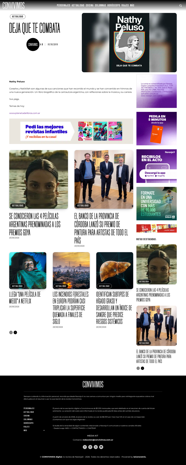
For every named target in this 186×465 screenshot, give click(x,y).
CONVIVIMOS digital (52, 456)
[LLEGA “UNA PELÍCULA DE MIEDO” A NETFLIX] (27, 270)
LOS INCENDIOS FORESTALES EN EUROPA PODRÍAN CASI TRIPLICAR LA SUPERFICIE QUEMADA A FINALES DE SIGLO (71, 308)
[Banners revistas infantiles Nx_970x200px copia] (71, 146)
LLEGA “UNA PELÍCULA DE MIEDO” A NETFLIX (25, 297)
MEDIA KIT (93, 436)
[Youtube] (101, 447)
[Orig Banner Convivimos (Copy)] (156, 234)
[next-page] (15, 332)
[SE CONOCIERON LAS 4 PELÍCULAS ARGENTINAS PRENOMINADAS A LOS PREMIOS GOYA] (38, 179)
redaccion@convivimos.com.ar (98, 439)
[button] (180, 5)
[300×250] (156, 147)
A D (41, 44)
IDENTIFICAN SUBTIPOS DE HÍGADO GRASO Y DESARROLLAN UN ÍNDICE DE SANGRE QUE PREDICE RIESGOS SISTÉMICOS (114, 308)
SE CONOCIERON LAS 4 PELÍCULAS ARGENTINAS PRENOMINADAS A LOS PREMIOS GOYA (35, 224)
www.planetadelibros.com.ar (24, 113)
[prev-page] (11, 332)
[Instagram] (90, 447)
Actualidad (17, 16)
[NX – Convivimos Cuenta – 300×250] (156, 110)
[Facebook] (85, 447)
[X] (96, 447)
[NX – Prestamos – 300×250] (156, 185)
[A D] (33, 44)
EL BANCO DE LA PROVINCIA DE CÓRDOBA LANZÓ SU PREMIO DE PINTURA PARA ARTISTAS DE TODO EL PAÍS (101, 228)
